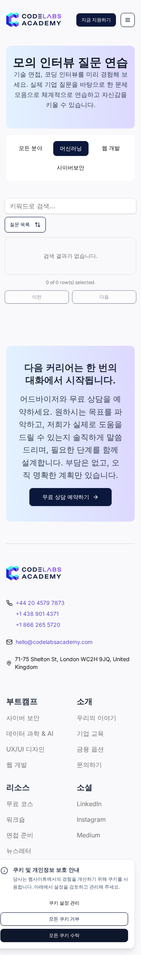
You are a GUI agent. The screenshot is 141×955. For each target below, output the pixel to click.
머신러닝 (71, 148)
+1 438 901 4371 (37, 613)
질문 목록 (20, 224)
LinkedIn (89, 804)
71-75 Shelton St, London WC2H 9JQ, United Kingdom (72, 663)
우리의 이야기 (96, 718)
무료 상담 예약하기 (65, 497)
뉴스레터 (18, 851)
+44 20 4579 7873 (40, 602)
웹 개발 (111, 148)
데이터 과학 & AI (29, 733)
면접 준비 (19, 835)
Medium (88, 835)
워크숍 (15, 819)
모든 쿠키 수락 (64, 935)
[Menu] (128, 20)
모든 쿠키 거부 (64, 919)
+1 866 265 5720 (38, 624)
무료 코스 (19, 804)
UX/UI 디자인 (25, 749)
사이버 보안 (23, 718)
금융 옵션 (90, 749)
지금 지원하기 (96, 20)
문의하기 (89, 765)
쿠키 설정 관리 (64, 903)
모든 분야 (30, 148)
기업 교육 (90, 733)
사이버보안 (70, 167)
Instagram (91, 819)
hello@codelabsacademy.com (54, 641)
